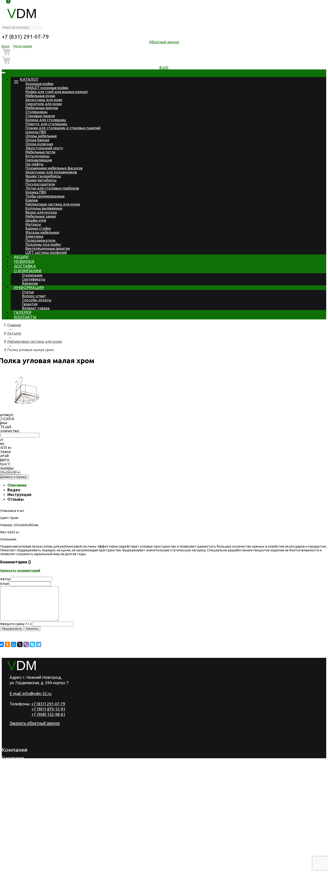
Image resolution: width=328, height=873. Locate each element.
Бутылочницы (37, 156)
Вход (5, 46)
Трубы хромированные (44, 196)
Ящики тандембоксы (43, 176)
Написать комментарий (20, 570)
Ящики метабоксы (40, 180)
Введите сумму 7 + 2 (16, 624)
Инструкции (19, 494)
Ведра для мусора (41, 212)
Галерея (22, 312)
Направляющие (38, 160)
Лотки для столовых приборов (52, 188)
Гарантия (29, 304)
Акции (21, 256)
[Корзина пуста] (164, 52)
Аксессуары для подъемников (51, 172)
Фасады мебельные (42, 232)
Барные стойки (38, 228)
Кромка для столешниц (45, 120)
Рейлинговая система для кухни (52, 204)
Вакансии (30, 283)
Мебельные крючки (41, 108)
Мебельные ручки (40, 96)
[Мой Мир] (13, 644)
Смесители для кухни (43, 104)
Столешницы (36, 112)
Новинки (24, 261)
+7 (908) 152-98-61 (48, 714)
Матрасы (33, 224)
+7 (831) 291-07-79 (25, 37)
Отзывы (15, 499)
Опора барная (37, 140)
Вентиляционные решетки (47, 248)
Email (4, 583)
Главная (14, 325)
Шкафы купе (35, 220)
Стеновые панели (40, 116)
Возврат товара (36, 308)
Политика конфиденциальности (32, 869)
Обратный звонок (164, 42)
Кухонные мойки (39, 84)
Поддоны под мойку (43, 244)
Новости (10, 781)
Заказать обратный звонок (35, 723)
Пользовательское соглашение (93, 869)
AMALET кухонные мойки (46, 88)
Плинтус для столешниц (46, 124)
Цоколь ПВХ (35, 132)
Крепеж (31, 200)
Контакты (25, 317)
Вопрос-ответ (34, 296)
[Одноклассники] (7, 644)
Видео (13, 490)
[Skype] (32, 644)
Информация (29, 287)
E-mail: (31, 693)
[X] (20, 644)
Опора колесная (39, 144)
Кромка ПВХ (35, 192)
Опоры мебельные (41, 136)
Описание (17, 485)
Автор (5, 579)
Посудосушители (40, 184)
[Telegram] (38, 644)
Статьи (28, 292)
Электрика (34, 236)
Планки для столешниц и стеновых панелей (62, 128)
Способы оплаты (36, 300)
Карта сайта (136, 869)
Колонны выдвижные (43, 208)
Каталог (29, 79)
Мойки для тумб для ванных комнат (56, 92)
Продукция (12, 763)
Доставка (25, 266)
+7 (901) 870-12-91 (48, 709)
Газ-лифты (34, 164)
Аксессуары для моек (43, 100)
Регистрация (22, 46)
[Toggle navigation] (3, 72)
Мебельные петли (40, 152)
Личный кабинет (17, 857)
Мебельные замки (40, 216)
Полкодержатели (40, 240)
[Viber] (26, 644)
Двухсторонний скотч (44, 148)
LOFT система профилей (46, 252)
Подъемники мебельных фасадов (54, 168)
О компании (28, 271)
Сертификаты (33, 279)
